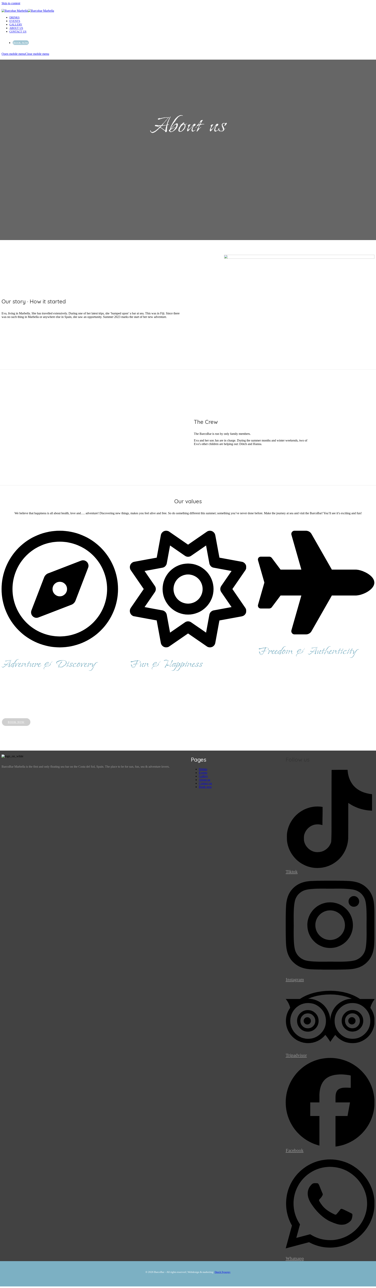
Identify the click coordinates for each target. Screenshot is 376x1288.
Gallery (203, 776)
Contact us (205, 783)
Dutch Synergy (222, 1272)
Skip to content (11, 3)
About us (204, 779)
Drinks (203, 769)
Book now (205, 786)
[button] (25, 54)
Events (203, 772)
